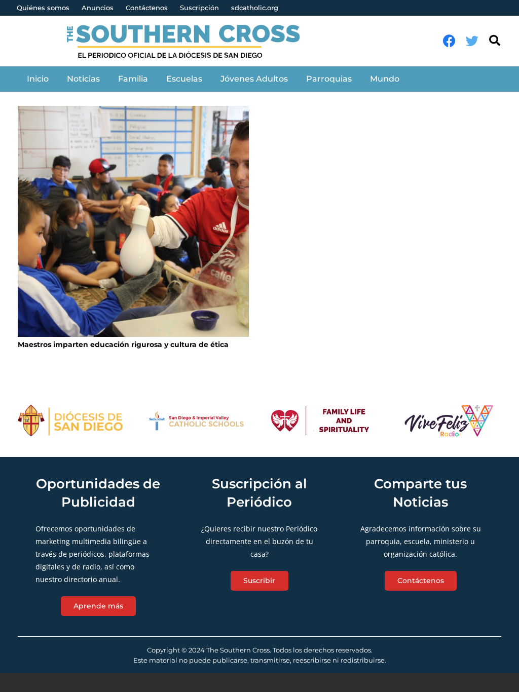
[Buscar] (495, 41)
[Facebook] (449, 40)
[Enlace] (188, 41)
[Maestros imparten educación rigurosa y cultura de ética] (133, 221)
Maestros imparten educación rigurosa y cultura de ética (123, 344)
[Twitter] (472, 40)
